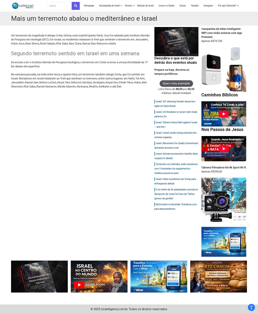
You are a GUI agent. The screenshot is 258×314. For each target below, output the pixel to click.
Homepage (89, 5)
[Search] (76, 6)
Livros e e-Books (166, 5)
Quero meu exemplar (176, 83)
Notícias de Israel (145, 5)
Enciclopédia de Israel (109, 5)
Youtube (195, 5)
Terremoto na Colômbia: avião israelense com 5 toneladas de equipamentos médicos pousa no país (176, 168)
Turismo (128, 5)
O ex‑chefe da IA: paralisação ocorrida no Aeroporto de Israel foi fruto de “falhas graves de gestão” (176, 194)
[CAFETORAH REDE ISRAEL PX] (23, 5)
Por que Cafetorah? (227, 5)
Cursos (182, 5)
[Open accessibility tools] (251, 307)
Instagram (208, 5)
